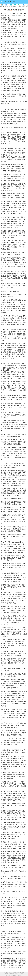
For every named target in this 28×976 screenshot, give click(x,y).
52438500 (21, 973)
